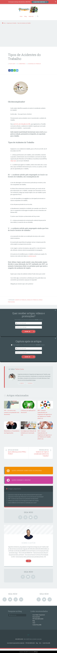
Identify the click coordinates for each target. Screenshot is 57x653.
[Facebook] (20, 517)
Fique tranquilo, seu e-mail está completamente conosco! (28, 345)
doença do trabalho (32, 299)
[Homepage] (28, 9)
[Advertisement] (27, 34)
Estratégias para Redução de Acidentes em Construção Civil (28, 433)
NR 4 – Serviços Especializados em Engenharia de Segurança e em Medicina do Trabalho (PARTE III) (45, 435)
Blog (25, 16)
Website (22, 383)
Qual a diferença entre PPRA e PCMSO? (17, 452)
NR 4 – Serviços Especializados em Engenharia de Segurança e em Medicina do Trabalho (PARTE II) (45, 414)
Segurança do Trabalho (34, 63)
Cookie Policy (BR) (37, 624)
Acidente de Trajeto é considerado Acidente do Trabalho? (41, 453)
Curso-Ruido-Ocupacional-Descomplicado (15, 643)
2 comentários (22, 63)
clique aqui (13, 161)
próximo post (32, 256)
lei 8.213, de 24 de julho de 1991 (22, 124)
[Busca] (36, 15)
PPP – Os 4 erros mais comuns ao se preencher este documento (11, 412)
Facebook (30, 383)
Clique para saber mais (39, 2)
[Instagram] (25, 517)
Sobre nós (31, 16)
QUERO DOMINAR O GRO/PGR (21, 480)
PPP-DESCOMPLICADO (38, 618)
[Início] (28, 635)
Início (21, 16)
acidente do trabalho (20, 299)
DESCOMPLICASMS (19, 639)
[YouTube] (31, 517)
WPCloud (36, 651)
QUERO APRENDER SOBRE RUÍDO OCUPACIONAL (27, 470)
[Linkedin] (36, 517)
